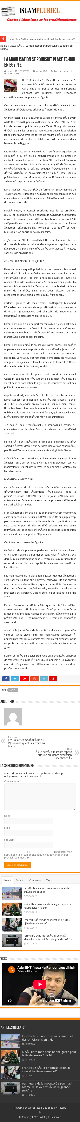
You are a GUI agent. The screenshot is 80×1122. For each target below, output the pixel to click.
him (10, 71)
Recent (7, 880)
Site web (9, 839)
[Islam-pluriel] (40, 15)
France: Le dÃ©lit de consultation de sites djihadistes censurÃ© (41, 39)
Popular (20, 880)
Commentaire (12, 781)
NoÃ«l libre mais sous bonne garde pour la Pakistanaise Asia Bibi (49, 1053)
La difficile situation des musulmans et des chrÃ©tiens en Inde (47, 1037)
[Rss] (40, 1112)
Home (3, 45)
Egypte (13, 690)
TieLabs (61, 1107)
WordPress (34, 1107)
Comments (35, 880)
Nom (7, 815)
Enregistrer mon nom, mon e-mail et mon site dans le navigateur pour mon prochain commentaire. (38, 854)
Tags (49, 880)
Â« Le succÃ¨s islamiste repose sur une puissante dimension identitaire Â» (54, 754)
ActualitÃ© (16, 45)
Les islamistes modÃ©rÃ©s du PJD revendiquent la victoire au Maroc (26, 742)
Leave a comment (63, 71)
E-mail (7, 827)
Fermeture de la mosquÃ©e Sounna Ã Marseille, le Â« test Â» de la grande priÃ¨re (47, 1087)
